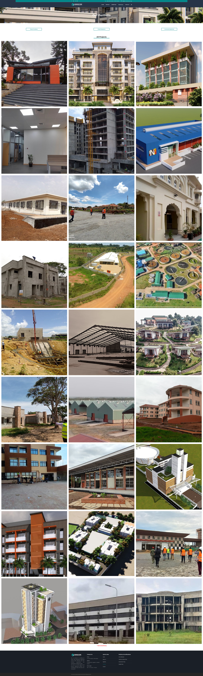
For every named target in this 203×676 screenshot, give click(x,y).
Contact (104, 666)
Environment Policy (122, 661)
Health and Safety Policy (123, 659)
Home (104, 656)
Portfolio (104, 664)
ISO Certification (121, 656)
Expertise (104, 661)
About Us (104, 659)
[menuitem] (102, 5)
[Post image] (34, 74)
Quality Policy (121, 664)
